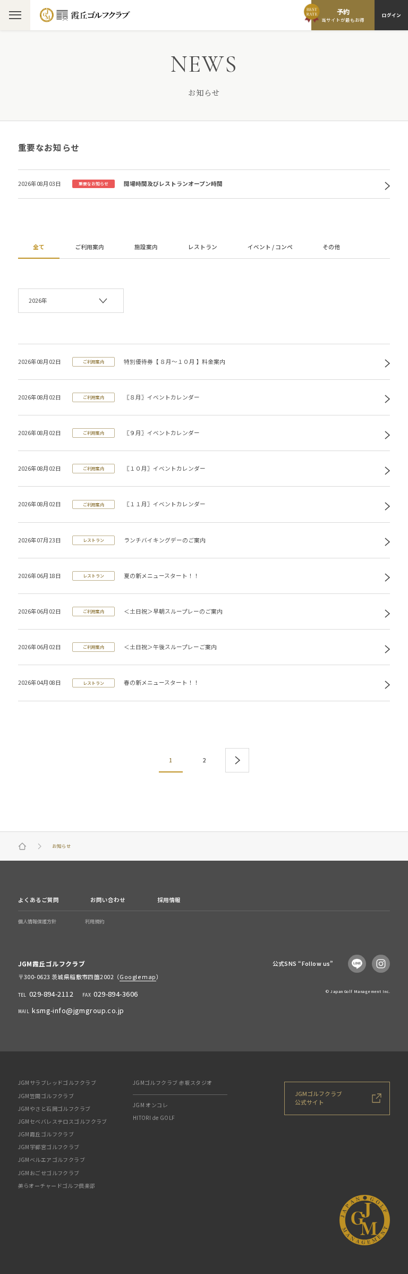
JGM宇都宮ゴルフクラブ (49, 1147)
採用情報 (169, 900)
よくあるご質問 (38, 900)
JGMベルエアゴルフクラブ (52, 1159)
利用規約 (94, 921)
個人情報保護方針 (37, 921)
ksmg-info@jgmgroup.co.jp (78, 1010)
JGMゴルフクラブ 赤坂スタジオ (172, 1082)
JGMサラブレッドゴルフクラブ (57, 1082)
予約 (342, 15)
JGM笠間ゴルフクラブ (46, 1096)
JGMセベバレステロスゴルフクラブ (62, 1121)
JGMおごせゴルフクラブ (49, 1173)
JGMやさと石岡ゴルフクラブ (54, 1108)
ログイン (391, 15)
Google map (138, 977)
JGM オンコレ (150, 1105)
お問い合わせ (107, 900)
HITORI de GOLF (154, 1118)
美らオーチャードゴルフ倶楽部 (57, 1186)
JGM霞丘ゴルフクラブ (46, 1134)
